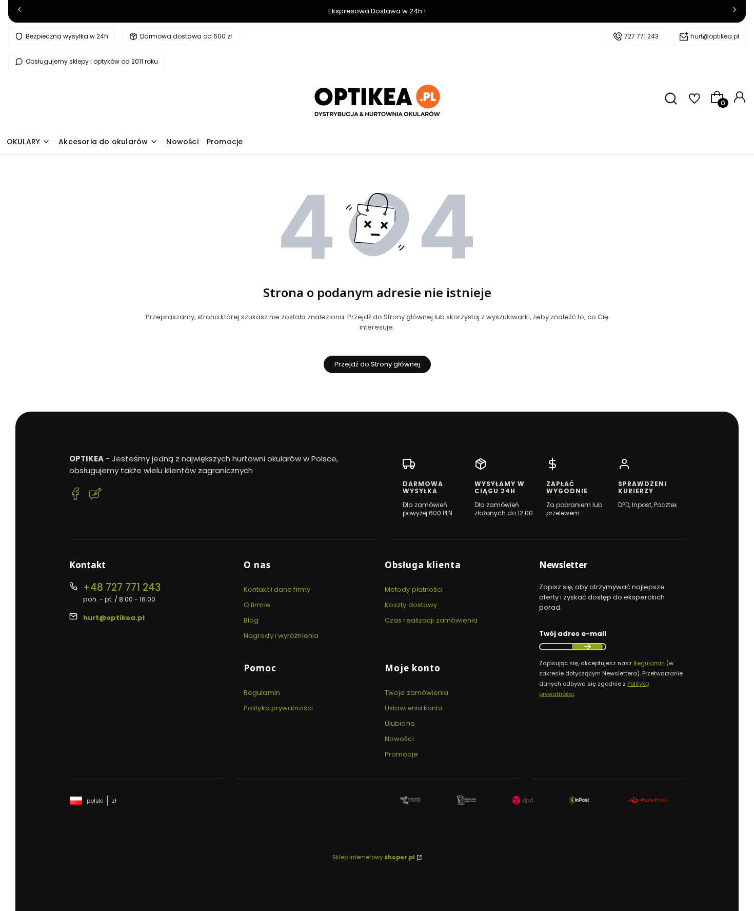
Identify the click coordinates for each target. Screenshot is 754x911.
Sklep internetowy (373, 857)
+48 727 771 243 (122, 587)
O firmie (257, 605)
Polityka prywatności (278, 708)
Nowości (399, 739)
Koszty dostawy (411, 605)
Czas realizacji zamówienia (431, 620)
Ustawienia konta (414, 708)
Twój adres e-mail (572, 633)
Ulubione (400, 723)
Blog (251, 620)
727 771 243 (641, 36)
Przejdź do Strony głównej (377, 364)
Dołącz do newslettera (587, 646)
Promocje (401, 754)
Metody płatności (414, 589)
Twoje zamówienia (417, 692)
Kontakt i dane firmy (277, 589)
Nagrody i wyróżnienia (281, 636)
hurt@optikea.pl (714, 36)
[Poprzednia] (19, 12)
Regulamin (262, 692)
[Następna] (734, 12)
